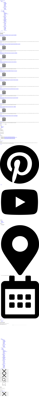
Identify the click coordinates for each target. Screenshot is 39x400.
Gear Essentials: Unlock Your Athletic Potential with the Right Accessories (11, 137)
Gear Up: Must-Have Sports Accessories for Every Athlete (8, 106)
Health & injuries (2, 126)
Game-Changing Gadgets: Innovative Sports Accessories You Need (9, 97)
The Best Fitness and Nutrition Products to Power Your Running (8, 115)
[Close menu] (4, 371)
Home (0, 32)
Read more (1, 96)
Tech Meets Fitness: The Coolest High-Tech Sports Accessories (10, 138)
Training (1, 127)
